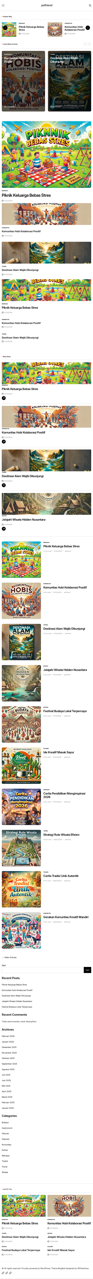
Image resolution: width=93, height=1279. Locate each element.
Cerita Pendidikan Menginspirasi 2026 (64, 795)
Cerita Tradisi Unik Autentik (60, 876)
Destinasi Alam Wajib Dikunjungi (17, 59)
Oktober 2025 (8, 1058)
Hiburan (5, 1133)
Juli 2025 (6, 1075)
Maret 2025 (7, 1097)
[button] (88, 28)
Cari (4, 965)
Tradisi (45, 872)
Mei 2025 (6, 1086)
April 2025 (6, 1091)
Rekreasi (22, 23)
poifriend (46, 5)
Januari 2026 (8, 1042)
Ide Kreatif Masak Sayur (58, 752)
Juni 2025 (6, 1080)
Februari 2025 (8, 1102)
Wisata (52, 54)
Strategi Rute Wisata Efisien (61, 834)
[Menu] (3, 5)
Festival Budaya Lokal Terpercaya (64, 711)
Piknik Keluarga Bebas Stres (26, 195)
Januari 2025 (8, 1108)
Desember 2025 (9, 1047)
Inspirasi (46, 789)
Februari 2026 (8, 1036)
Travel (6, 54)
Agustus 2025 (8, 1069)
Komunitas (68, 23)
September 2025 (9, 1064)
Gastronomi (7, 1128)
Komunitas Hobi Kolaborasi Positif (75, 28)
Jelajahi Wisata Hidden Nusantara (65, 59)
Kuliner (46, 748)
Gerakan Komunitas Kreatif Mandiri (66, 917)
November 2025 (9, 1053)
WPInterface (83, 1268)
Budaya (45, 707)
